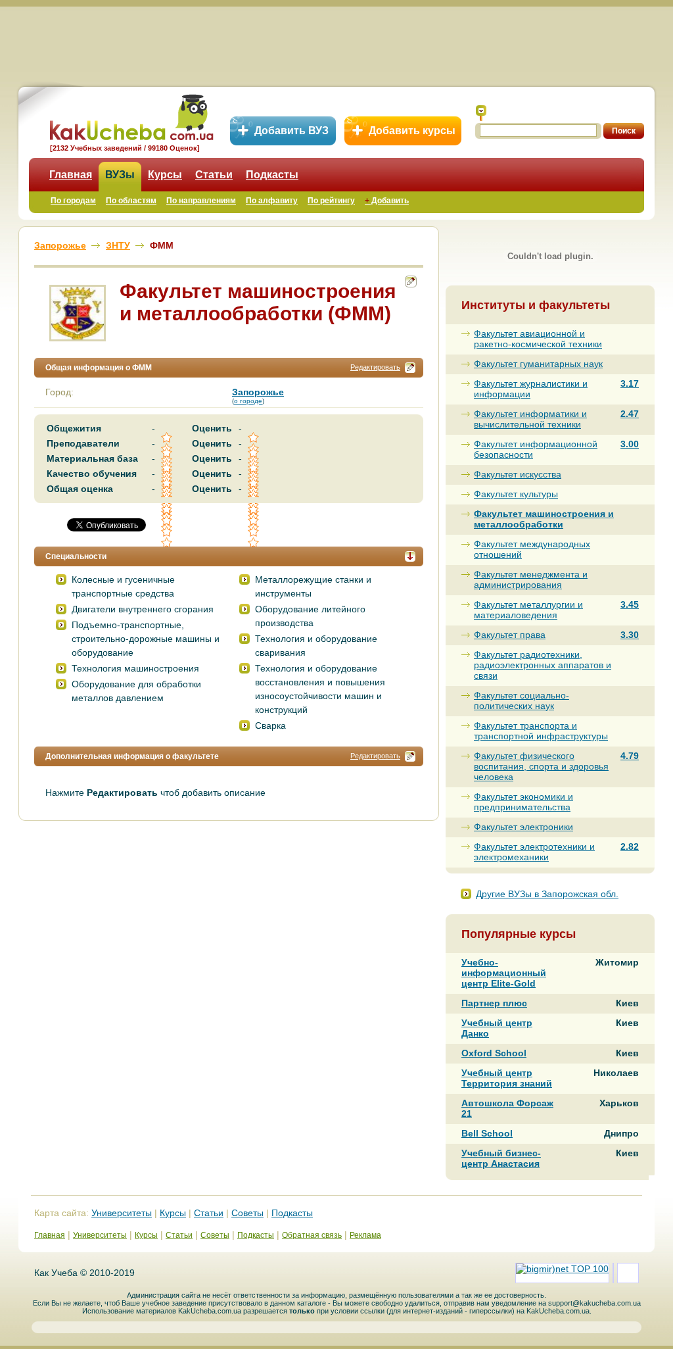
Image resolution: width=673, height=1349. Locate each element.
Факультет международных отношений (532, 549)
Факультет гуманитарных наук (538, 363)
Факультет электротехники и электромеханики (534, 851)
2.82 (629, 846)
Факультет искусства (517, 474)
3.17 (629, 383)
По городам (73, 200)
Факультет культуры (516, 494)
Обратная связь (312, 1235)
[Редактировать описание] (410, 367)
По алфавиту (272, 200)
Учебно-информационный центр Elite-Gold (503, 973)
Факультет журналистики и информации (531, 388)
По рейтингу (331, 200)
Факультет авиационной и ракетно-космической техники (538, 338)
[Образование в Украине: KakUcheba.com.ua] (130, 115)
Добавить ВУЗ (291, 130)
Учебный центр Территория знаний (506, 1078)
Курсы (165, 174)
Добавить (387, 200)
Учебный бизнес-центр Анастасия (501, 1158)
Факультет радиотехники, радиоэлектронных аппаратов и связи (542, 665)
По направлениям (201, 200)
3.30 (629, 634)
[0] (167, 521)
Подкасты (272, 174)
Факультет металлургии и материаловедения (528, 609)
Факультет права (509, 634)
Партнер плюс (494, 1003)
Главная (70, 174)
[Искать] (481, 113)
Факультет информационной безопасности (535, 449)
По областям (131, 200)
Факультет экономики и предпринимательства (523, 801)
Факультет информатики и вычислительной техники (530, 418)
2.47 (629, 413)
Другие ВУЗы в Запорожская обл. (547, 894)
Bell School (487, 1133)
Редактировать (375, 367)
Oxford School (493, 1053)
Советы (247, 1213)
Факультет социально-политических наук (521, 700)
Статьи (214, 174)
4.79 (629, 755)
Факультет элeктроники (523, 827)
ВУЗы (120, 174)
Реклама (365, 1235)
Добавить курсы (412, 130)
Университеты (121, 1213)
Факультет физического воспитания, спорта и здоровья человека (541, 766)
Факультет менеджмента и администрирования (531, 579)
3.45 (629, 604)
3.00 (629, 444)
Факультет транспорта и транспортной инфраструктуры (541, 730)
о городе (248, 401)
